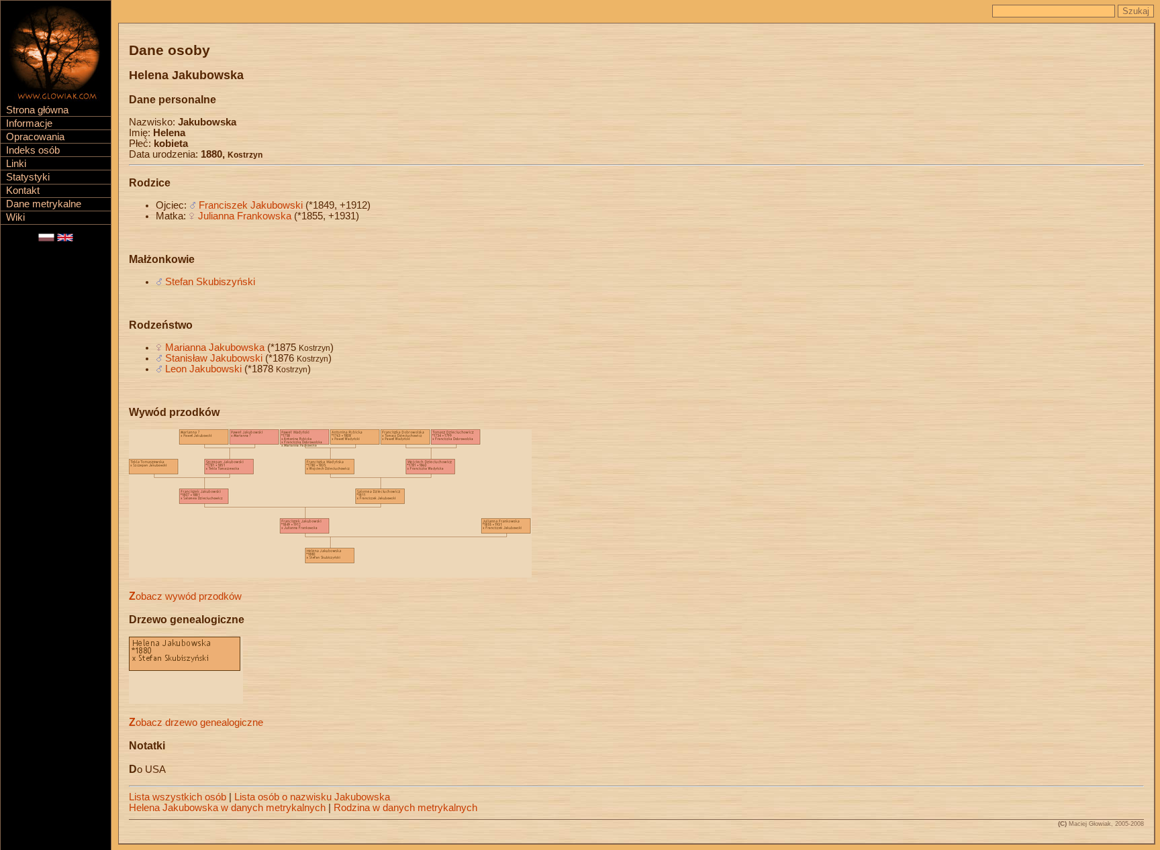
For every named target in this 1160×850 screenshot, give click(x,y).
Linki (16, 163)
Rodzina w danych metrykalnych (405, 807)
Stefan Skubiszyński (210, 281)
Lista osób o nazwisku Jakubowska (312, 797)
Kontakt (23, 190)
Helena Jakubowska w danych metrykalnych (227, 807)
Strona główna (37, 110)
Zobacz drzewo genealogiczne (196, 722)
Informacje (29, 123)
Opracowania (35, 136)
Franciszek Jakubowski (251, 205)
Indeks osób (33, 150)
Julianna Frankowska (244, 216)
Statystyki (28, 177)
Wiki (15, 217)
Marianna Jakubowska (214, 347)
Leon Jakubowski (203, 369)
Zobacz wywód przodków (185, 596)
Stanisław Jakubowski (213, 358)
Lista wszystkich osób (177, 797)
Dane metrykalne (43, 204)
